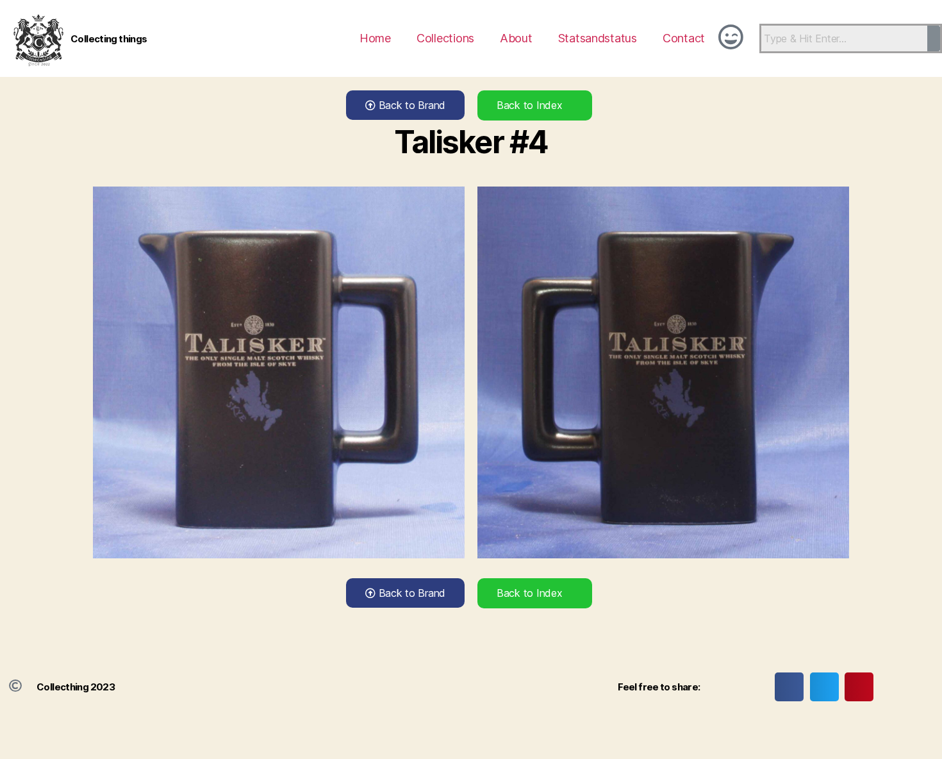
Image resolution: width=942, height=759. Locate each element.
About (516, 38)
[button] (789, 686)
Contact (684, 38)
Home (375, 38)
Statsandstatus (597, 38)
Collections (445, 38)
